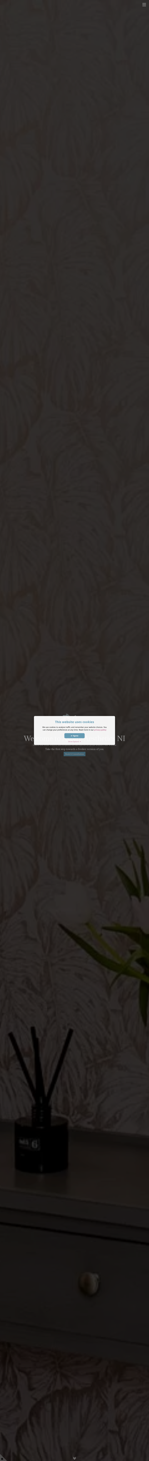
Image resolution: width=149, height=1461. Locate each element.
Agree (75, 735)
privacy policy (100, 730)
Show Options (74, 741)
